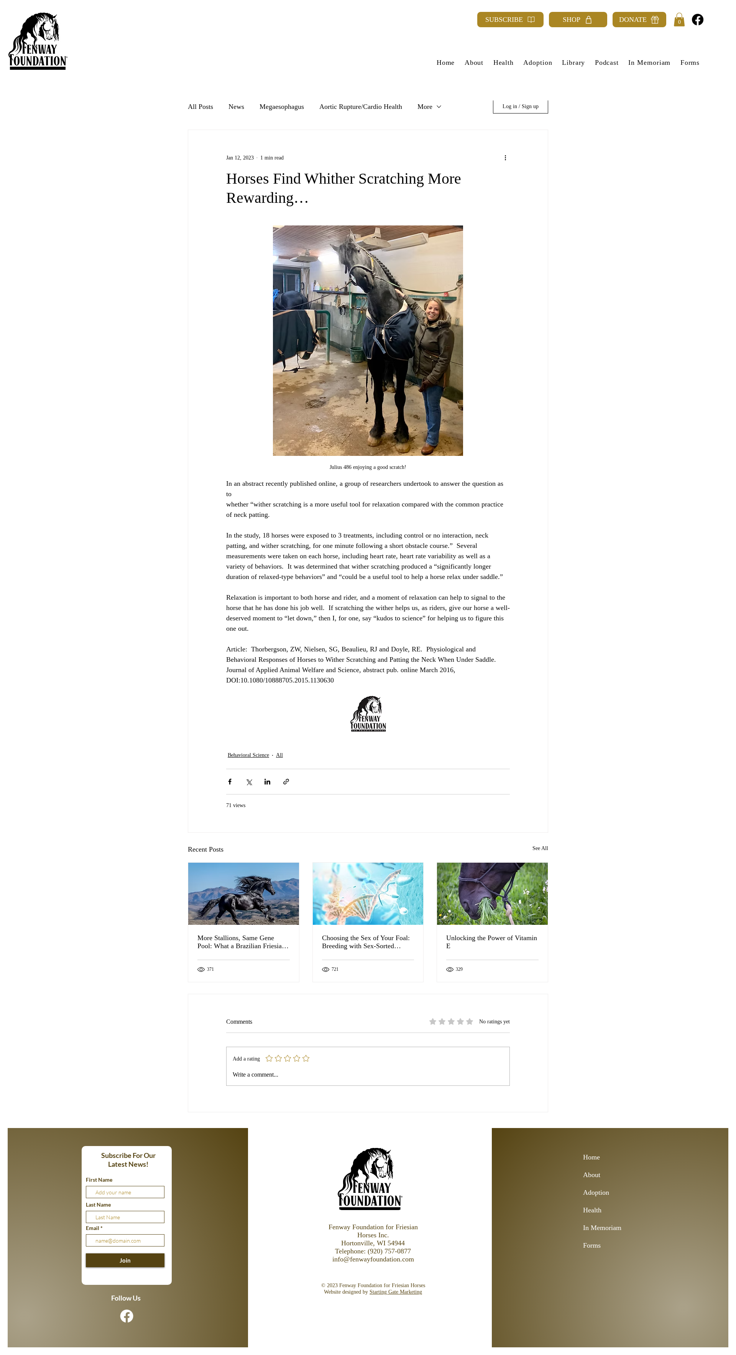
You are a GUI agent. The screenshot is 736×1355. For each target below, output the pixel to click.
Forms (592, 1245)
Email (93, 1228)
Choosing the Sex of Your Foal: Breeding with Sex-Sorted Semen (366, 942)
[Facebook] (697, 19)
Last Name (98, 1204)
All (279, 755)
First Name (99, 1179)
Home (591, 1157)
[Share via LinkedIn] (267, 781)
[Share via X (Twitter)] (248, 781)
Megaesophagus (282, 106)
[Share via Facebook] (229, 781)
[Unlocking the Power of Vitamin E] (492, 894)
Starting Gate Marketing (396, 1292)
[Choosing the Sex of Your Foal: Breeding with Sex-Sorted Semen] (368, 894)
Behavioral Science (248, 755)
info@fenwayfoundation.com (373, 1259)
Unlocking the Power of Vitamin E (491, 942)
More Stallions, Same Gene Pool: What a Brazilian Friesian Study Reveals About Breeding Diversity (241, 942)
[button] (679, 19)
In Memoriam (602, 1228)
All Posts (200, 106)
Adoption (596, 1192)
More (424, 106)
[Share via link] (286, 781)
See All (540, 848)
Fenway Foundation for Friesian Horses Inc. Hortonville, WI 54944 (373, 1235)
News (236, 106)
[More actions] (505, 157)
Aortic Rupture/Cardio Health (360, 106)
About (591, 1175)
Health (592, 1210)
